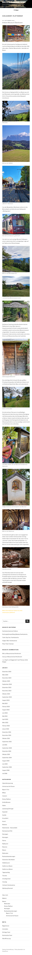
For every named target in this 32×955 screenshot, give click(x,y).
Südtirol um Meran (7, 869)
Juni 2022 (5, 713)
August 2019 (5, 761)
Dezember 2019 (6, 751)
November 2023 (6, 690)
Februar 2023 (6, 706)
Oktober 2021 (6, 738)
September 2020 (7, 748)
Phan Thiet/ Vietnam (8, 644)
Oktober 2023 (6, 694)
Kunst (4, 821)
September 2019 (7, 757)
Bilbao (4, 792)
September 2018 (7, 767)
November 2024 (6, 678)
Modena (4, 824)
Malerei (4, 898)
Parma (4, 840)
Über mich (5, 895)
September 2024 (7, 684)
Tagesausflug (6, 872)
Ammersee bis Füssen (8, 786)
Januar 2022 (5, 729)
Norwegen (5, 834)
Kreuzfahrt (5, 818)
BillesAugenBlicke (14, 2)
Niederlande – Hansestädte (9, 827)
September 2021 (7, 741)
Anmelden (5, 929)
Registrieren (5, 926)
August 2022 (5, 709)
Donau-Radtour (6, 799)
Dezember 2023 (6, 687)
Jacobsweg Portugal (7, 808)
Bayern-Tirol (5, 789)
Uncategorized (6, 878)
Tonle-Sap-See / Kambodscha (10, 637)
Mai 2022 (4, 716)
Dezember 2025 (6, 671)
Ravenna (4, 847)
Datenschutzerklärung (7, 949)
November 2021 (6, 735)
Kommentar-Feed (7, 935)
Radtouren (5, 843)
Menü (16, 10)
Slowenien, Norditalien (8, 859)
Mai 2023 (5, 703)
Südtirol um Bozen (7, 866)
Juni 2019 (5, 764)
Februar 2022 (6, 725)
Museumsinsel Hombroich (13, 653)
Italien (4, 805)
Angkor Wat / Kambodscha (9, 640)
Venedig (4, 882)
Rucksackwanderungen (8, 856)
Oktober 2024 (6, 681)
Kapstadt (4, 812)
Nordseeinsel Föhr (7, 831)
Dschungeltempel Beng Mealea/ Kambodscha (14, 634)
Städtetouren (6, 863)
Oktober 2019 (6, 754)
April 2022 (5, 719)
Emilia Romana (6, 802)
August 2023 (6, 700)
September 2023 (7, 697)
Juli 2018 (4, 773)
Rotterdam (5, 853)
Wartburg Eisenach (7, 888)
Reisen (4, 850)
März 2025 (5, 675)
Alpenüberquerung (7, 783)
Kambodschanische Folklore (10, 631)
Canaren (4, 796)
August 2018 (5, 770)
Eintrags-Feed (6, 932)
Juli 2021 (4, 745)
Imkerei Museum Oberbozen (12, 23)
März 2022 (5, 722)
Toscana (4, 875)
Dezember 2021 (6, 732)
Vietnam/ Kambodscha (8, 885)
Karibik (4, 815)
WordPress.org (6, 938)
